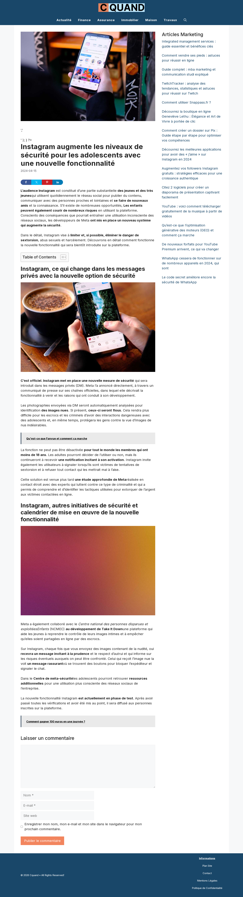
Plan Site (207, 865)
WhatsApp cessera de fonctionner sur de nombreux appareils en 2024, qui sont (191, 263)
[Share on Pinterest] (47, 182)
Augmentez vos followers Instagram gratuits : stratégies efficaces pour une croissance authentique (192, 173)
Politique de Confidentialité (207, 888)
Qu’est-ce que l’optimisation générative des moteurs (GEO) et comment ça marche (188, 230)
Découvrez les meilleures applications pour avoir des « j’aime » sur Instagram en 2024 (191, 154)
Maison (151, 20)
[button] (185, 20)
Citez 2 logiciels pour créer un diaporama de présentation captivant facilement (191, 192)
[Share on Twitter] (36, 182)
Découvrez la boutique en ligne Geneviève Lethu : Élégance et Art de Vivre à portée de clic (191, 116)
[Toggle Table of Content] (61, 257)
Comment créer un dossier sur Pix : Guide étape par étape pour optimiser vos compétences (191, 135)
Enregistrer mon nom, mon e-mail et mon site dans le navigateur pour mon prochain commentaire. (83, 826)
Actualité (64, 20)
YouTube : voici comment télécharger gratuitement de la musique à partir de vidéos (192, 211)
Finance (84, 20)
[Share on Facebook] (26, 182)
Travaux (170, 20)
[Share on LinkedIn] (57, 182)
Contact (207, 873)
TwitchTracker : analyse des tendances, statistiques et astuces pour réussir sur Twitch (188, 88)
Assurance (106, 20)
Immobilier (130, 20)
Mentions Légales (207, 880)
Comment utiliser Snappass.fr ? (186, 102)
